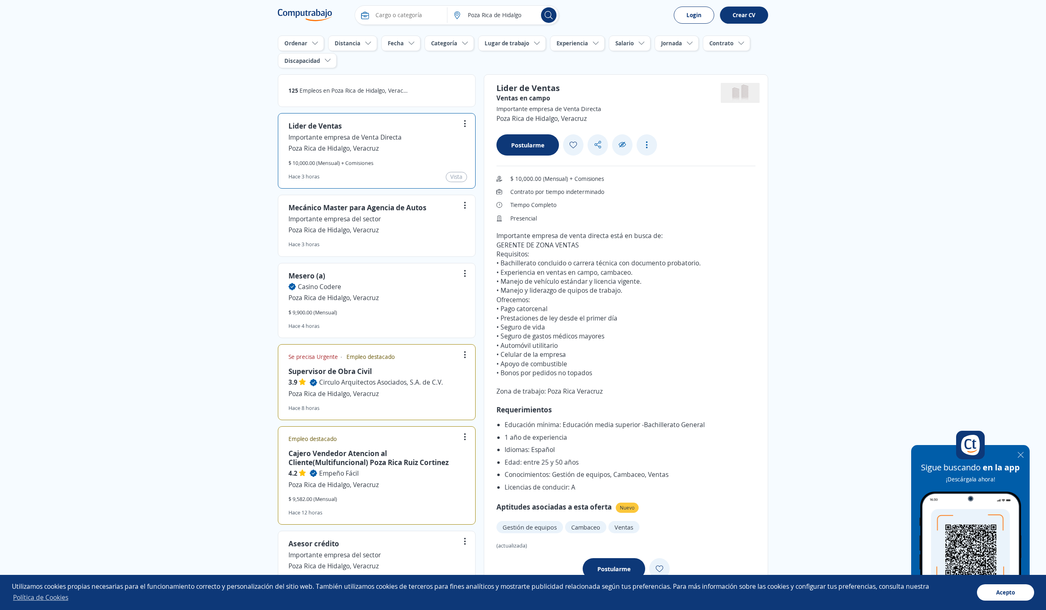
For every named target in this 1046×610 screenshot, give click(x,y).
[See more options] (647, 145)
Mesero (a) (306, 276)
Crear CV (744, 15)
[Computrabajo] (305, 15)
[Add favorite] (573, 145)
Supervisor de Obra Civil (330, 371)
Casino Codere (319, 286)
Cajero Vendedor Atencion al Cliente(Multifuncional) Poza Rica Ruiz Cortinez (368, 457)
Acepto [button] (1005, 592)
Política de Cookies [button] (40, 597)
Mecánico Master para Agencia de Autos (357, 207)
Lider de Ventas (315, 126)
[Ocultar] (622, 145)
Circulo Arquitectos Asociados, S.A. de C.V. (381, 382)
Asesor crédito (313, 543)
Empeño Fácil (339, 473)
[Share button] (597, 145)
